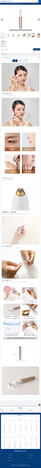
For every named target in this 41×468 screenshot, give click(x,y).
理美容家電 (6, 5)
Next (39, 19)
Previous (2, 19)
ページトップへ (39, 405)
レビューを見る (26, 60)
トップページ (2, 5)
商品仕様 (20, 60)
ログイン (35, 1)
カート (37, 1)
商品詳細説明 (15, 60)
